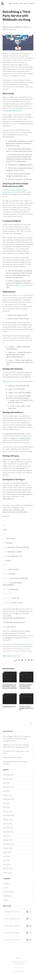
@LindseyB (26, 644)
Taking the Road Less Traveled (12, 757)
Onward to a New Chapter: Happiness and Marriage (13, 932)
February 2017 (8, 840)
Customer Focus (8, 892)
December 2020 (8, 787)
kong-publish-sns (8, 381)
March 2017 (7, 836)
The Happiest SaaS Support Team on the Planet (16, 752)
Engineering (12, 29)
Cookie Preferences (19, 971)
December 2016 (8, 844)
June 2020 (6, 791)
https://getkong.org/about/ (13, 110)
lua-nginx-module (25, 438)
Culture (5, 888)
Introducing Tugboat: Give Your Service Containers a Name (25, 686)
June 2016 (6, 856)
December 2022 (8, 775)
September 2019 (8, 799)
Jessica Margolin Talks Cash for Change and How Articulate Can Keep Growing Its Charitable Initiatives (17, 738)
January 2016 (7, 872)
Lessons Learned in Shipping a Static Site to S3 (26, 708)
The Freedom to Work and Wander (13, 911)
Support (5, 900)
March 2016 (7, 864)
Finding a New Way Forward (12, 939)
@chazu (14, 646)
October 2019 (7, 795)
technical (17, 656)
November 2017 (8, 832)
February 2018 (8, 819)
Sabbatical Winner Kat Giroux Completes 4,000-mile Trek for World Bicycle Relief (16, 746)
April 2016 (6, 860)
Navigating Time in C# (9, 706)
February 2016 (8, 868)
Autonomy (6, 883)
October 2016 (7, 848)
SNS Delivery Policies (19, 285)
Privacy (21, 968)
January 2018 (7, 824)
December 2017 (8, 828)
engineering (10, 656)
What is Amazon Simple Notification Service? (14, 191)
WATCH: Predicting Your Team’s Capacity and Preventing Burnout (13, 918)
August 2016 (7, 852)
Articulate (17, 958)
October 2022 (7, 779)
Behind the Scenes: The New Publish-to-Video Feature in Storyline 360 (10, 686)
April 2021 (6, 783)
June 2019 (6, 803)
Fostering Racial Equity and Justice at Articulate (15, 762)
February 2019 (8, 811)
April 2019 (6, 807)
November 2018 (8, 815)
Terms (16, 968)
